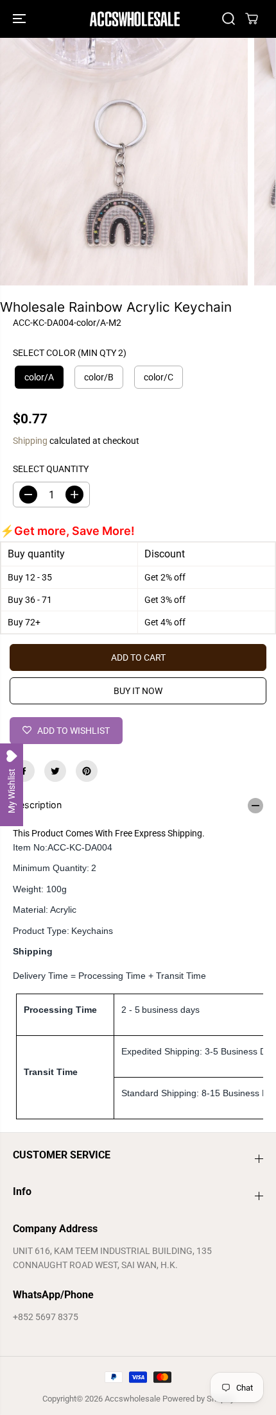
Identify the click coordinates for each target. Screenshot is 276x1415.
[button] (20, 19)
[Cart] (251, 18)
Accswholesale (132, 1398)
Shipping (30, 441)
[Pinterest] (87, 771)
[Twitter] (55, 771)
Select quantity (51, 469)
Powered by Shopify (198, 1398)
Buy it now (138, 691)
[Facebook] (24, 771)
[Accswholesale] (135, 19)
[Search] (228, 18)
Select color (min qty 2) (69, 353)
